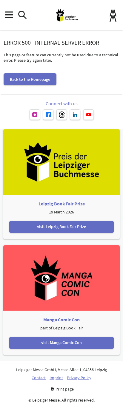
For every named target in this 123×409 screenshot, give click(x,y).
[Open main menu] (9, 15)
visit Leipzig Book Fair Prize (61, 226)
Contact (39, 377)
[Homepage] (67, 15)
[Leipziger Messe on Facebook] (48, 114)
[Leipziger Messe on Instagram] (35, 114)
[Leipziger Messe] (113, 15)
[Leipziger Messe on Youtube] (88, 114)
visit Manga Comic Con (61, 342)
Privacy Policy (79, 377)
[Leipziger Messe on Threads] (61, 114)
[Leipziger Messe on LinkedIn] (75, 114)
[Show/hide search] (22, 15)
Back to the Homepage (30, 79)
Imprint (56, 377)
